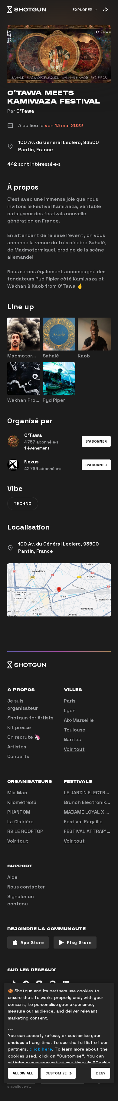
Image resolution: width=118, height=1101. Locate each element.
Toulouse (74, 730)
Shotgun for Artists (30, 718)
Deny (100, 1073)
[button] (96, 441)
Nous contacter (26, 887)
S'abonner (96, 441)
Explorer (83, 9)
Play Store (79, 942)
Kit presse (19, 727)
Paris (69, 701)
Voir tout (74, 749)
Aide (12, 877)
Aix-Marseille (79, 720)
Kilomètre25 (21, 802)
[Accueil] (26, 9)
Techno (23, 503)
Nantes (72, 739)
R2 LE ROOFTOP (25, 831)
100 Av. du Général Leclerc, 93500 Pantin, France (58, 547)
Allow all (23, 1073)
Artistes (16, 747)
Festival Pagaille (83, 821)
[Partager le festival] (105, 9)
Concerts (18, 756)
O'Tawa (25, 111)
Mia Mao (17, 792)
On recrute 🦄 (23, 737)
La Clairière (20, 821)
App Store (32, 942)
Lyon (70, 710)
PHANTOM (18, 812)
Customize (56, 1073)
